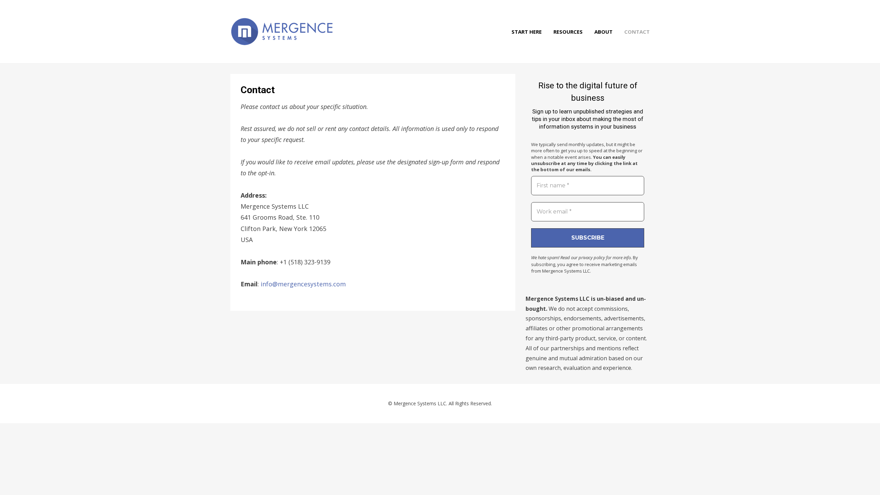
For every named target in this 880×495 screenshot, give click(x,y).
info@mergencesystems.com (303, 284)
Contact (637, 31)
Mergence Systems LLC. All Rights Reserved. (443, 403)
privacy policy (592, 257)
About (603, 31)
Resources (568, 31)
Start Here (527, 31)
